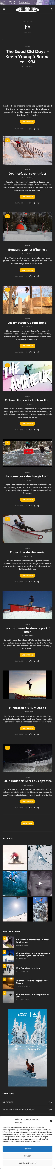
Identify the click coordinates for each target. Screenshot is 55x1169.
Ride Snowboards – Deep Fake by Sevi (32, 995)
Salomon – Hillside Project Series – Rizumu (33, 981)
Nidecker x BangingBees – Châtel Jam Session (32, 940)
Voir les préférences (27, 1163)
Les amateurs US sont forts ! (28, 322)
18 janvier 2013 (27, 712)
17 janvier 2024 (22, 959)
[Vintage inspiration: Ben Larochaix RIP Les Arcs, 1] (40, 909)
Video (27, 47)
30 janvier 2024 (22, 945)
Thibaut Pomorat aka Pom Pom (27, 400)
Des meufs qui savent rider (27, 173)
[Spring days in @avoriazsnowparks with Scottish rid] (15, 909)
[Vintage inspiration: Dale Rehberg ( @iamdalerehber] (40, 883)
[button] (51, 1121)
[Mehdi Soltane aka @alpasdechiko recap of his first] (40, 857)
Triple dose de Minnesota (27, 552)
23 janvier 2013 (27, 67)
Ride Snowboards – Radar (28, 968)
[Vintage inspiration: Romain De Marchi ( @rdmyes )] (15, 857)
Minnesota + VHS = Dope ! (27, 708)
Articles (8, 1102)
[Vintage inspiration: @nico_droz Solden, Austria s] (15, 883)
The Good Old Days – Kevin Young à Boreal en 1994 (27, 56)
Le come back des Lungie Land (27, 476)
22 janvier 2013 (27, 327)
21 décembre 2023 (23, 986)
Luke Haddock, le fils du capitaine (27, 781)
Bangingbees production (18, 1109)
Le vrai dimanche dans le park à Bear (27, 629)
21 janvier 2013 (27, 556)
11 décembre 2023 (22, 1000)
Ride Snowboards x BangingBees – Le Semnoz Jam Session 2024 (33, 954)
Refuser (27, 1156)
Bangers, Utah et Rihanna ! (27, 249)
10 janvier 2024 (22, 971)
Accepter (27, 1149)
